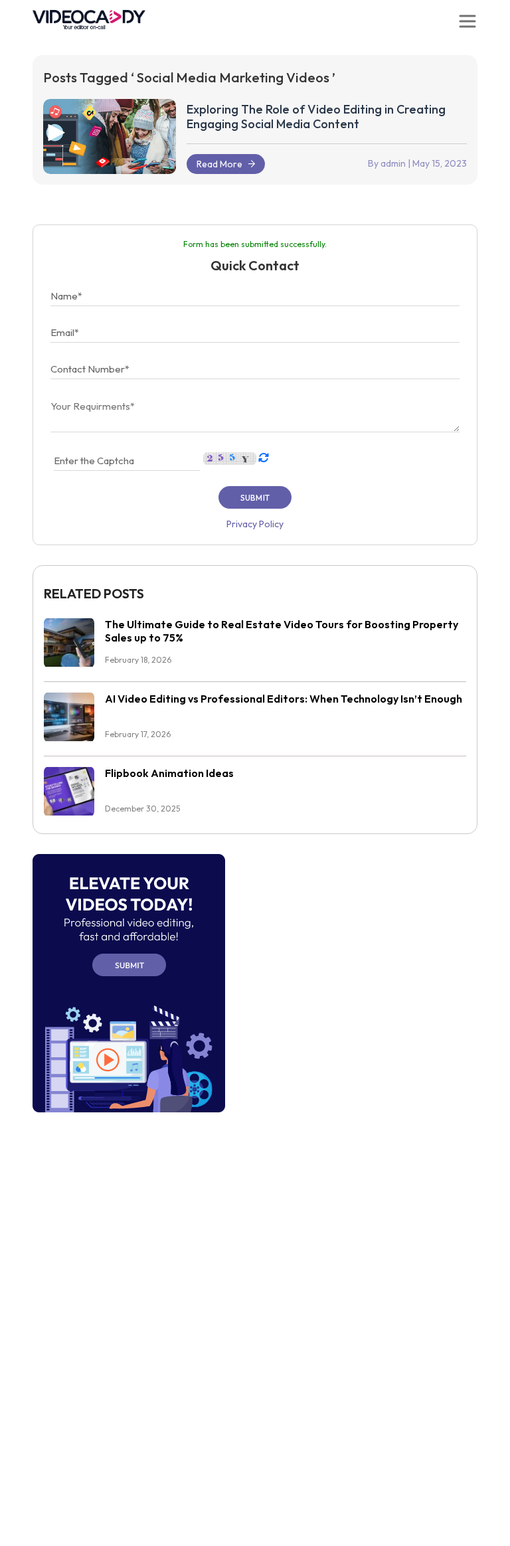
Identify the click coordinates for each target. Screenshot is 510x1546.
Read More (219, 164)
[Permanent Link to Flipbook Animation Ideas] (69, 791)
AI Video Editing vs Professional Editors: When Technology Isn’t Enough (283, 698)
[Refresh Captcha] (263, 457)
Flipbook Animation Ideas (169, 773)
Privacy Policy (255, 524)
